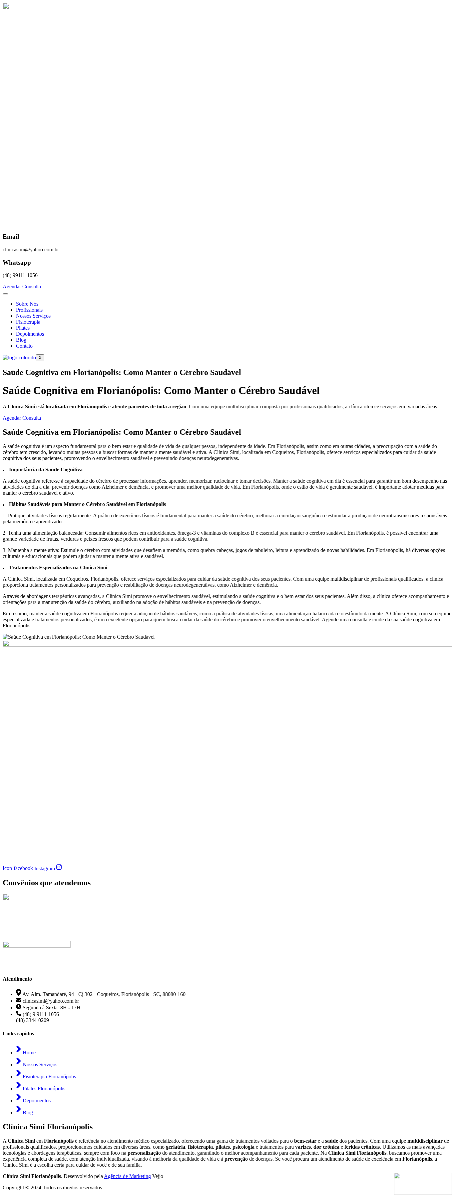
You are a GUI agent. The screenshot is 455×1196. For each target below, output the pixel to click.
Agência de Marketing (127, 1176)
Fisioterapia (28, 322)
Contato (24, 346)
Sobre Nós (27, 304)
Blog (21, 340)
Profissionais (29, 310)
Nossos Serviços (33, 316)
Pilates (23, 328)
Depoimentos (30, 334)
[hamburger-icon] (5, 294)
